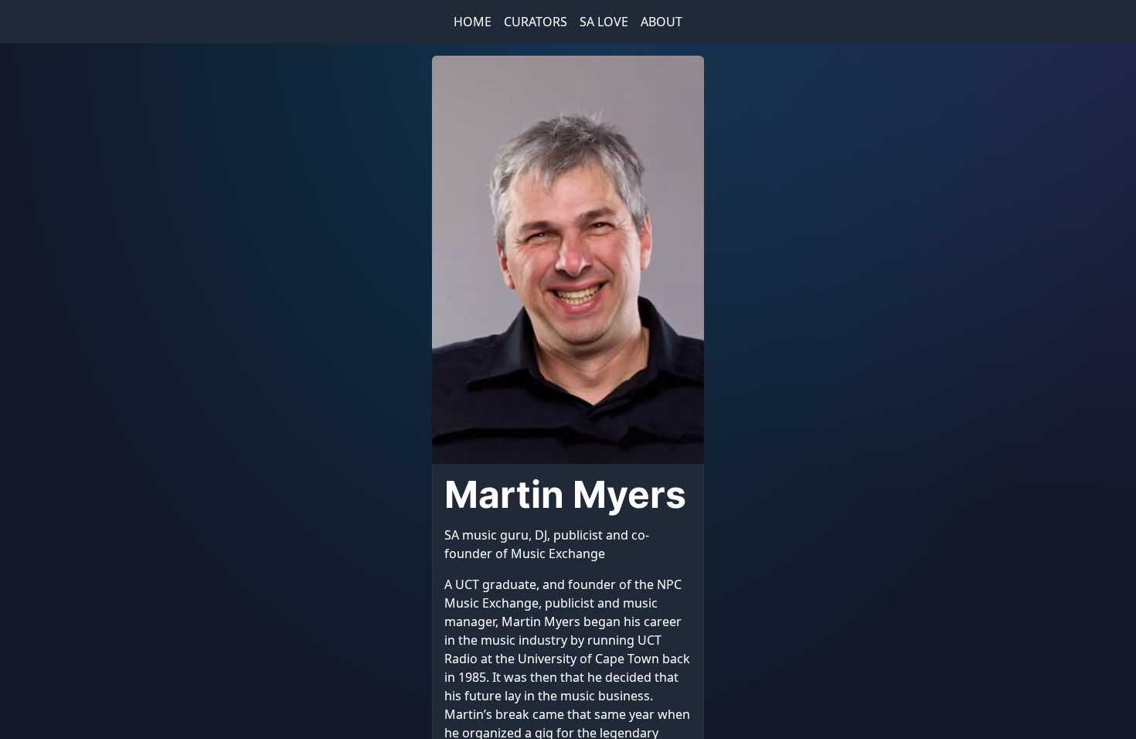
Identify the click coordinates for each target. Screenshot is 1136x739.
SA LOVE (604, 21)
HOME (472, 21)
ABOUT (661, 21)
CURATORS (535, 21)
